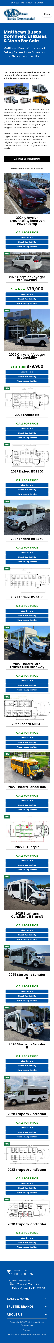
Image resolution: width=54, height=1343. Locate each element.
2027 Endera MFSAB (27, 724)
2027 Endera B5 (27, 414)
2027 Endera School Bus (27, 787)
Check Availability (27, 242)
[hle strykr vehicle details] (27, 829)
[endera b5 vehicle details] (27, 399)
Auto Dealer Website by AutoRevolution (27, 1334)
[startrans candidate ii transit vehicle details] (27, 892)
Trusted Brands (20, 1306)
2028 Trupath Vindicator (27, 1114)
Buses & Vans (18, 1299)
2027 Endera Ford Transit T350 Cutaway (27, 666)
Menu (47, 14)
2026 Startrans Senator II (27, 1046)
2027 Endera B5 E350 (27, 471)
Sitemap (27, 1330)
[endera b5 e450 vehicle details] (27, 517)
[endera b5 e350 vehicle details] (27, 455)
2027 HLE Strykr (27, 847)
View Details (27, 237)
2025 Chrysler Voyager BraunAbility (27, 279)
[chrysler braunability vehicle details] (27, 193)
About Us (14, 1314)
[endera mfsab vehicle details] (27, 708)
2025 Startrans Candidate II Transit (27, 915)
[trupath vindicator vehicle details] (27, 1093)
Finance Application (27, 246)
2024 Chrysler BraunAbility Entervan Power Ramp (27, 220)
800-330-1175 (17, 2)
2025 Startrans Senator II (27, 976)
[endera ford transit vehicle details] (27, 643)
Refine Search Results (28, 158)
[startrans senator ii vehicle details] (27, 958)
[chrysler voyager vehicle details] (27, 262)
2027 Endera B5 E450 (27, 539)
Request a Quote (34, 2)
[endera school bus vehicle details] (27, 767)
